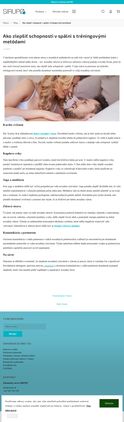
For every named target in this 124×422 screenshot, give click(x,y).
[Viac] (74, 11)
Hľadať (13, 334)
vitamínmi (49, 265)
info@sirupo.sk (9, 388)
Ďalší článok (62, 304)
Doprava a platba (10, 349)
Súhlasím (109, 403)
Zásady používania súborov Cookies (18, 359)
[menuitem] (43, 11)
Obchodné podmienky (12, 352)
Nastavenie (12, 416)
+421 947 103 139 (11, 391)
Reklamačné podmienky (13, 362)
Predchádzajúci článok (62, 296)
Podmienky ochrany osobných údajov (19, 356)
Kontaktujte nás (9, 365)
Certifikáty (7, 368)
